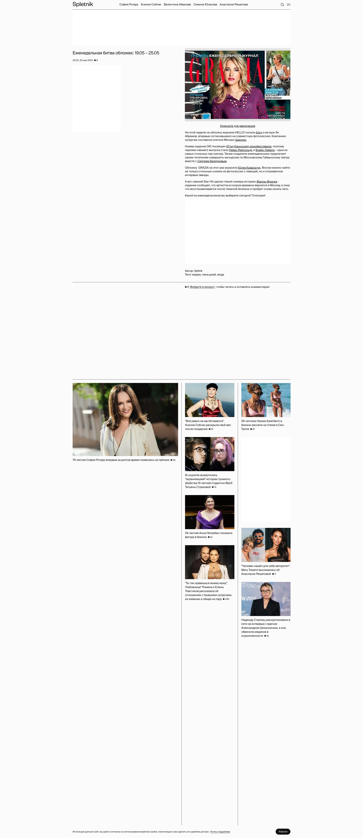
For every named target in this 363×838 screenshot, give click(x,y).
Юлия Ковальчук (249, 168)
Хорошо (283, 831)
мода (220, 274)
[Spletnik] (83, 4)
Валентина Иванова (177, 4)
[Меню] (288, 4)
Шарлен (240, 140)
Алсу (259, 132)
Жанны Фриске (267, 182)
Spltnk (198, 271)
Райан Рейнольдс (241, 150)
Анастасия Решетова (234, 4)
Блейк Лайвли (265, 150)
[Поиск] (282, 4)
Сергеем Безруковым (212, 161)
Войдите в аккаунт (202, 287)
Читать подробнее (220, 831)
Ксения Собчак (151, 4)
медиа (196, 274)
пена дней (209, 274)
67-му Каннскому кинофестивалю (249, 146)
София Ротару (128, 4)
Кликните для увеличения (237, 126)
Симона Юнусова (205, 4)
